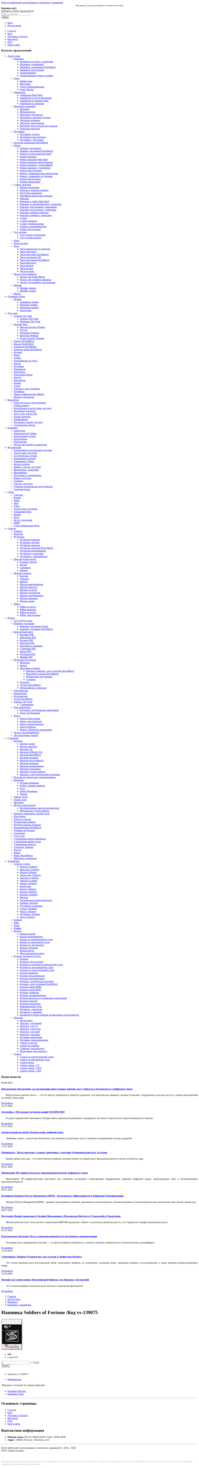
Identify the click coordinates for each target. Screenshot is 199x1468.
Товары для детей (23, 701)
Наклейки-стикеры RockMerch (42, 673)
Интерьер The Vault (30, 321)
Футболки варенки (30, 539)
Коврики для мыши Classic (34, 626)
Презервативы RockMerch (27, 827)
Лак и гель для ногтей (25, 414)
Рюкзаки (24, 198)
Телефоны (19, 391)
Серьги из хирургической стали (37, 1056)
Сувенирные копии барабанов (30, 838)
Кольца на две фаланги (32, 945)
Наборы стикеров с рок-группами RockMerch (50, 671)
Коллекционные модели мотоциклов (39, 808)
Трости (17, 850)
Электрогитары (22, 489)
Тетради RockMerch (30, 685)
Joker (16, 922)
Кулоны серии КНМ (30, 987)
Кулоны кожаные (29, 973)
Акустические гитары (25, 455)
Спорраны (25, 567)
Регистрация (14, 25)
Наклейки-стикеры (30, 668)
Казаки (17, 514)
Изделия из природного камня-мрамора (35, 777)
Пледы (17, 363)
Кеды (16, 517)
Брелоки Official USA (31, 752)
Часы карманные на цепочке (35, 249)
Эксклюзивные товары (26, 735)
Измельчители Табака (25, 433)
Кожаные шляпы (29, 304)
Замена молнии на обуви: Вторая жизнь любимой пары (32, 1132)
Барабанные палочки (25, 458)
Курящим (12, 427)
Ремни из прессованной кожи (35, 154)
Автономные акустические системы (33, 450)
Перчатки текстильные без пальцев (38, 126)
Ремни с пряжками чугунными (36, 176)
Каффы (17, 928)
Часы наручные (28, 251)
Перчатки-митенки (30, 128)
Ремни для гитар (22, 478)
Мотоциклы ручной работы (34, 810)
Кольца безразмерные (31, 936)
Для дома (12, 313)
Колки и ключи (22, 464)
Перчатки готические (31, 114)
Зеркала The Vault (29, 318)
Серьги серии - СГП (30, 1068)
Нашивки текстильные (32, 70)
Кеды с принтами (23, 520)
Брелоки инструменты (32, 760)
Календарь (25, 886)
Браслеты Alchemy (29, 869)
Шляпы (18, 299)
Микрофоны (20, 472)
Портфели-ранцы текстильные (36, 195)
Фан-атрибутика (22, 707)
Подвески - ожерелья (31, 1009)
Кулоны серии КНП (30, 989)
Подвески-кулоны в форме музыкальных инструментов (49, 1015)
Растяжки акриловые (31, 1037)
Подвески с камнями (31, 1012)
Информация (14, 1379)
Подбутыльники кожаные (27, 824)
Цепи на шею (21, 243)
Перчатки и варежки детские (35, 117)
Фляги (17, 852)
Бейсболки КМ (28, 637)
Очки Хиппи (27, 89)
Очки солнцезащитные (32, 86)
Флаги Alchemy (28, 911)
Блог (9, 33)
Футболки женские (30, 545)
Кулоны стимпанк (29, 992)
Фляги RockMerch (23, 855)
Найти (5, 17)
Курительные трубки (25, 436)
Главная (11, 31)
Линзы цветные (22, 416)
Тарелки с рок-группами (27, 388)
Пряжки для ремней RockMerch (36, 151)
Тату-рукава (20, 232)
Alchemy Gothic (22, 864)
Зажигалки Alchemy (30, 875)
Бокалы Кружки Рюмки (32, 327)
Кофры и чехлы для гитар (27, 467)
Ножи (17, 355)
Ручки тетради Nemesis (32, 338)
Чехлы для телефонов (25, 274)
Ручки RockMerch (23, 699)
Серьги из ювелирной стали (35, 1059)
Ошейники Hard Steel (31, 95)
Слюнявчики (27, 704)
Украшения (13, 861)
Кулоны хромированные (33, 995)
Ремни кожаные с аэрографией (36, 165)
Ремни (17, 145)
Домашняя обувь (22, 511)
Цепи (16, 240)
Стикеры (31, 679)
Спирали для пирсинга (32, 1048)
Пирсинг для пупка (30, 1029)
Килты (23, 564)
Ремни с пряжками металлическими (39, 173)
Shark (16, 500)
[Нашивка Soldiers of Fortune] (11, 1349)
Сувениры (13, 738)
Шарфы (18, 285)
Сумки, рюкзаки (22, 184)
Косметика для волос (25, 411)
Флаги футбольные (30, 713)
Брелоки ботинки (29, 757)
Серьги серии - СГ (29, 1065)
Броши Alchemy (28, 872)
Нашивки (19, 58)
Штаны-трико (27, 601)
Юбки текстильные (30, 615)
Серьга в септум (28, 1043)
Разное (11, 618)
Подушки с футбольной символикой (39, 710)
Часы (16, 246)
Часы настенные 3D (30, 257)
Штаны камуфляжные (31, 595)
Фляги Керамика (28, 791)
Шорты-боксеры (28, 587)
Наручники (20, 816)
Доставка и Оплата (17, 36)
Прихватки (19, 380)
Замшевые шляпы (29, 302)
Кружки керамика (29, 783)
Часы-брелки (27, 265)
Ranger (17, 497)
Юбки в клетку (28, 606)
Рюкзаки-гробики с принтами (36, 215)
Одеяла (17, 358)
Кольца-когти (27, 950)
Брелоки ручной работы (32, 771)
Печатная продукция (25, 660)
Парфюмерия (21, 419)
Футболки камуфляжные (33, 550)
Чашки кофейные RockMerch (29, 394)
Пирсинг (18, 1017)
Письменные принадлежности (36, 900)
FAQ (9, 42)
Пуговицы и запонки (31, 906)
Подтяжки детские (30, 134)
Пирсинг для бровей (31, 1023)
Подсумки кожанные (31, 193)
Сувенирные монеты (25, 844)
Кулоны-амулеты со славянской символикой (43, 998)
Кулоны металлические (32, 975)
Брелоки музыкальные (32, 766)
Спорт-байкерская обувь (26, 525)
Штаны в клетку (28, 590)
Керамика (19, 780)
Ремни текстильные (30, 179)
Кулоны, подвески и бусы (27, 956)
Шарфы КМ (26, 657)
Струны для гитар (23, 483)
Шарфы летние (28, 290)
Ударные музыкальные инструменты (33, 486)
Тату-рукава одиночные (32, 235)
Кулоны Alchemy (29, 894)
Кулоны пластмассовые (32, 978)
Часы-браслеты (28, 263)
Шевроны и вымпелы (25, 858)
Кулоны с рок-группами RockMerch (39, 984)
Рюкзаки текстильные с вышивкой (38, 207)
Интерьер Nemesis (29, 332)
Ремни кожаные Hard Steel (34, 159)
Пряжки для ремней (30, 148)
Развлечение (20, 693)
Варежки (24, 109)
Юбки (17, 604)
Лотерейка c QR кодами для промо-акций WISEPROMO (33, 1112)
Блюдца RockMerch (24, 341)
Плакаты (24, 682)
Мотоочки (25, 84)
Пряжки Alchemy (29, 903)
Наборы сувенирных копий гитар (31, 813)
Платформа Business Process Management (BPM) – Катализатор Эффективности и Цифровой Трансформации (62, 1195)
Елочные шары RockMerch (28, 349)
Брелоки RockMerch (30, 755)
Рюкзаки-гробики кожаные (34, 212)
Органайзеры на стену (25, 360)
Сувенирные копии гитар (27, 841)
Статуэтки (19, 836)
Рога (22, 788)
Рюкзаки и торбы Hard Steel (34, 201)
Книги (23, 665)
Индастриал (26, 1020)
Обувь (10, 492)
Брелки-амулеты (28, 746)
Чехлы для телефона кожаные (35, 279)
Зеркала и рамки (28, 880)
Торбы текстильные (30, 229)
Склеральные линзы (24, 425)
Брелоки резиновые (30, 769)
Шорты (24, 581)
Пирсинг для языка (30, 1034)
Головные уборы (16, 296)
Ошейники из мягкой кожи (34, 100)
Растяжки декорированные (34, 1040)
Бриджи (24, 576)
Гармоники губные (24, 461)
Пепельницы (20, 439)
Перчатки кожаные (30, 120)
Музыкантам (14, 447)
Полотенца (19, 372)
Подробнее (7, 1103)
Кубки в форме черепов (32, 785)
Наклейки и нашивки (31, 646)
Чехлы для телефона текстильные (38, 282)
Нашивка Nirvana (16, 1391)
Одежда (11, 528)
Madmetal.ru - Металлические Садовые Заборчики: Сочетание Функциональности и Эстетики (54, 1152)
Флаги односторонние (32, 724)
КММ (17, 523)
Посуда (17, 377)
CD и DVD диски (23, 620)
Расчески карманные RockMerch (31, 142)
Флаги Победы (28, 727)
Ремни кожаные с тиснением (35, 167)
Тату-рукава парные (30, 237)
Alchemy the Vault (23, 316)
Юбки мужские (28, 612)
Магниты (19, 802)
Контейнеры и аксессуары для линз (32, 408)
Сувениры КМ (27, 648)
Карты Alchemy (28, 889)
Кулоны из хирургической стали (37, 970)
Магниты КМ (27, 643)
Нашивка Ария (15, 1394)
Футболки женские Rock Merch (36, 548)
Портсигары (20, 441)
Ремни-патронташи (30, 181)
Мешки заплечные (29, 187)
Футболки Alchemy (30, 914)
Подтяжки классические (33, 137)
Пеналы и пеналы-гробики (34, 190)
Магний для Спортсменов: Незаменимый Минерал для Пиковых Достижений (45, 1279)
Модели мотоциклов (25, 805)
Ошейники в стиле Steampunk (36, 98)
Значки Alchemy (28, 883)
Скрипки (18, 481)
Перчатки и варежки (25, 106)
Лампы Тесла (21, 797)
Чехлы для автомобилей (26, 732)
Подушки (19, 366)
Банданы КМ (27, 634)
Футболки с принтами (32, 553)
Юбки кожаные (28, 609)
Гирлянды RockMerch (25, 346)
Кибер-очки (26, 81)
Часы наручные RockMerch (34, 254)
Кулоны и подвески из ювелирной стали (41, 964)
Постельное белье (23, 374)
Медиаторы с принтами (26, 469)
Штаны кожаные (29, 598)
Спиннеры (19, 833)
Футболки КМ (27, 654)
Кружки (18, 352)
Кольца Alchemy (28, 892)
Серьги (17, 1054)
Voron (17, 925)
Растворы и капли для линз (28, 422)
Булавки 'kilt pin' (28, 562)
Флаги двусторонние (31, 721)
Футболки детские (29, 542)
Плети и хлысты (22, 819)
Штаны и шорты (22, 573)
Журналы (25, 662)
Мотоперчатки (27, 112)
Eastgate (18, 920)
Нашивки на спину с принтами (36, 61)
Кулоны (24, 959)
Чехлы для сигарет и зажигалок (30, 444)
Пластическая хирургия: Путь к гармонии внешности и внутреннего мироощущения (49, 1236)
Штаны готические (30, 592)
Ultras (17, 506)
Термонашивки (28, 72)
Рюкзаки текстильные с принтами (38, 209)
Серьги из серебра (29, 1045)
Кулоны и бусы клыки (31, 961)
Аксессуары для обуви (25, 509)
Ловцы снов (20, 799)
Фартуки (18, 534)
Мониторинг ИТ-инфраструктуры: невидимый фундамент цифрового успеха (44, 1173)
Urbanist (18, 531)
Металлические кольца (32, 953)
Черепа (23, 794)
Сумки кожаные (28, 221)
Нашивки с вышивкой (32, 64)
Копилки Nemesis (29, 335)
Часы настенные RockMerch (35, 260)
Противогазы (21, 690)
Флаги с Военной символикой (36, 729)
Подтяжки (19, 131)
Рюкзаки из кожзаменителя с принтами (41, 204)
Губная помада (21, 405)
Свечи (17, 386)
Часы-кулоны (27, 271)
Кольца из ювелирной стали (35, 942)
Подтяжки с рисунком (31, 140)
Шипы (17, 293)
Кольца (17, 931)
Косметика (13, 400)
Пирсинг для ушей (30, 1031)
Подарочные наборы (25, 822)
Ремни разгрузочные (31, 170)
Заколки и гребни (29, 878)
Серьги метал (27, 1062)
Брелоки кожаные (29, 763)
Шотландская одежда (25, 559)
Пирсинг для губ (29, 1026)
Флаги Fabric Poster (30, 718)
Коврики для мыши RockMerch (36, 629)
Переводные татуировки (39, 676)
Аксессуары (13, 56)
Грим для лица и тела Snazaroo (30, 402)
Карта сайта (13, 44)
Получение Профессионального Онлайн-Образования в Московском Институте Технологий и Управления (61, 1216)
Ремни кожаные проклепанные (36, 162)
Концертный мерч (23, 632)
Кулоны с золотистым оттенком (36, 981)
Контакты (12, 39)
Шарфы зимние (28, 288)
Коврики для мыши (24, 623)
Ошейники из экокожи (32, 103)
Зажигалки (19, 430)
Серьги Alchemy (28, 908)
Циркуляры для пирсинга (33, 1051)
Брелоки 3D (26, 749)
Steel (16, 503)
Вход (10, 22)
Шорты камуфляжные (31, 584)
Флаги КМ (25, 651)
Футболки (19, 537)
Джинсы (24, 578)
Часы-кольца (26, 268)
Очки (16, 78)
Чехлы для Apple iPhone (32, 277)
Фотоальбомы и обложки (33, 687)
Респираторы (21, 696)
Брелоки (18, 741)
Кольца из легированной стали (36, 939)
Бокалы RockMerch (24, 344)
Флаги (17, 715)
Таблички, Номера (23, 847)
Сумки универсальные (32, 223)
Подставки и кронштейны (28, 475)
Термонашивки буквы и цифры (36, 75)
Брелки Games (27, 743)
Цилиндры (25, 310)
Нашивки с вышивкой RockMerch (38, 67)
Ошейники (19, 92)
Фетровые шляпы (29, 307)
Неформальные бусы (31, 1006)
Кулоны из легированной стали (36, 967)
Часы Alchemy (27, 917)
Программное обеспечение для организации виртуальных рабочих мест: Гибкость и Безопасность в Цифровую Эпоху (67, 1089)
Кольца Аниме (27, 933)
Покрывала (20, 369)
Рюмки (17, 383)
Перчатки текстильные (32, 123)
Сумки (23, 218)
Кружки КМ (26, 640)
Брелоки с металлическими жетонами (40, 774)
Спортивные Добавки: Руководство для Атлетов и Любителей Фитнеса (41, 1256)
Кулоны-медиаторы (30, 1003)
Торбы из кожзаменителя (33, 226)
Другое (24, 330)
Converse (18, 495)
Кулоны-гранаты (29, 1001)
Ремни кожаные (28, 156)
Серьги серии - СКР (30, 1070)
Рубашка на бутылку (24, 830)
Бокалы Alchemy (28, 866)
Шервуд (24, 570)
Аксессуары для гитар (25, 453)
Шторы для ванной (24, 397)
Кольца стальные (29, 947)
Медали (24, 897)
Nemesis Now (21, 324)
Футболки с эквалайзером (33, 556)
